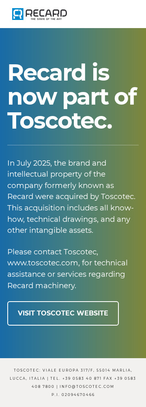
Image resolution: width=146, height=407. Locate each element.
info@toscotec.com (87, 387)
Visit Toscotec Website (63, 313)
